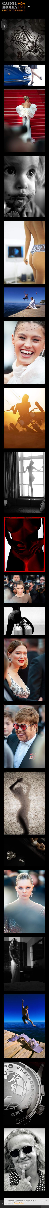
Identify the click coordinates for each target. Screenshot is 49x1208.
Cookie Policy (19, 1203)
